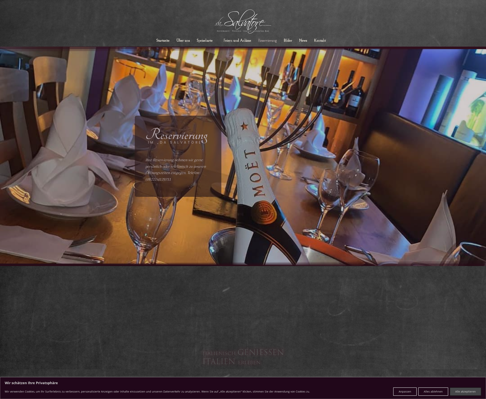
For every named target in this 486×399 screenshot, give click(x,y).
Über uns (183, 40)
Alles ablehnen (433, 391)
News (303, 40)
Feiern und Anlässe (237, 40)
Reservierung (267, 40)
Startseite (163, 40)
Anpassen (405, 391)
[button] (206, 40)
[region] (243, 388)
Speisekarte (205, 40)
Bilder (288, 40)
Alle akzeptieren (465, 391)
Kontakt (320, 40)
